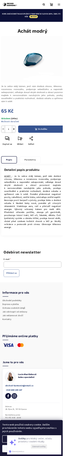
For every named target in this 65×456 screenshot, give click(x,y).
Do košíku (42, 129)
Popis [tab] (9, 159)
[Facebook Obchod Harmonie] (8, 396)
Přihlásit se (11, 273)
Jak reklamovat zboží (12, 315)
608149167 (13, 390)
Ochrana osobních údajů (13, 308)
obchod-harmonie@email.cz (19, 385)
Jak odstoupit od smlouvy (14, 311)
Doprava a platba (10, 304)
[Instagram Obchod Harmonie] (14, 396)
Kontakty (6, 319)
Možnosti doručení (10, 121)
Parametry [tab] (30, 159)
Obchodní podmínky (12, 300)
